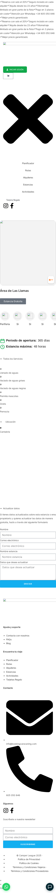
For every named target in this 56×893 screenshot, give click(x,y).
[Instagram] (6, 205)
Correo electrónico (9, 540)
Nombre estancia (8, 551)
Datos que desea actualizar (14, 562)
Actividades (28, 191)
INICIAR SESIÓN (16, 69)
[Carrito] (8, 76)
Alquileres (28, 177)
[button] (13, 301)
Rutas (28, 170)
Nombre (4, 529)
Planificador (28, 163)
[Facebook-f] (12, 205)
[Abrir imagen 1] (28, 252)
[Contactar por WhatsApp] (6, 887)
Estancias (28, 184)
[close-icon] (28, 154)
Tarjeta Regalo (13, 200)
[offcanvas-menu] (4, 81)
